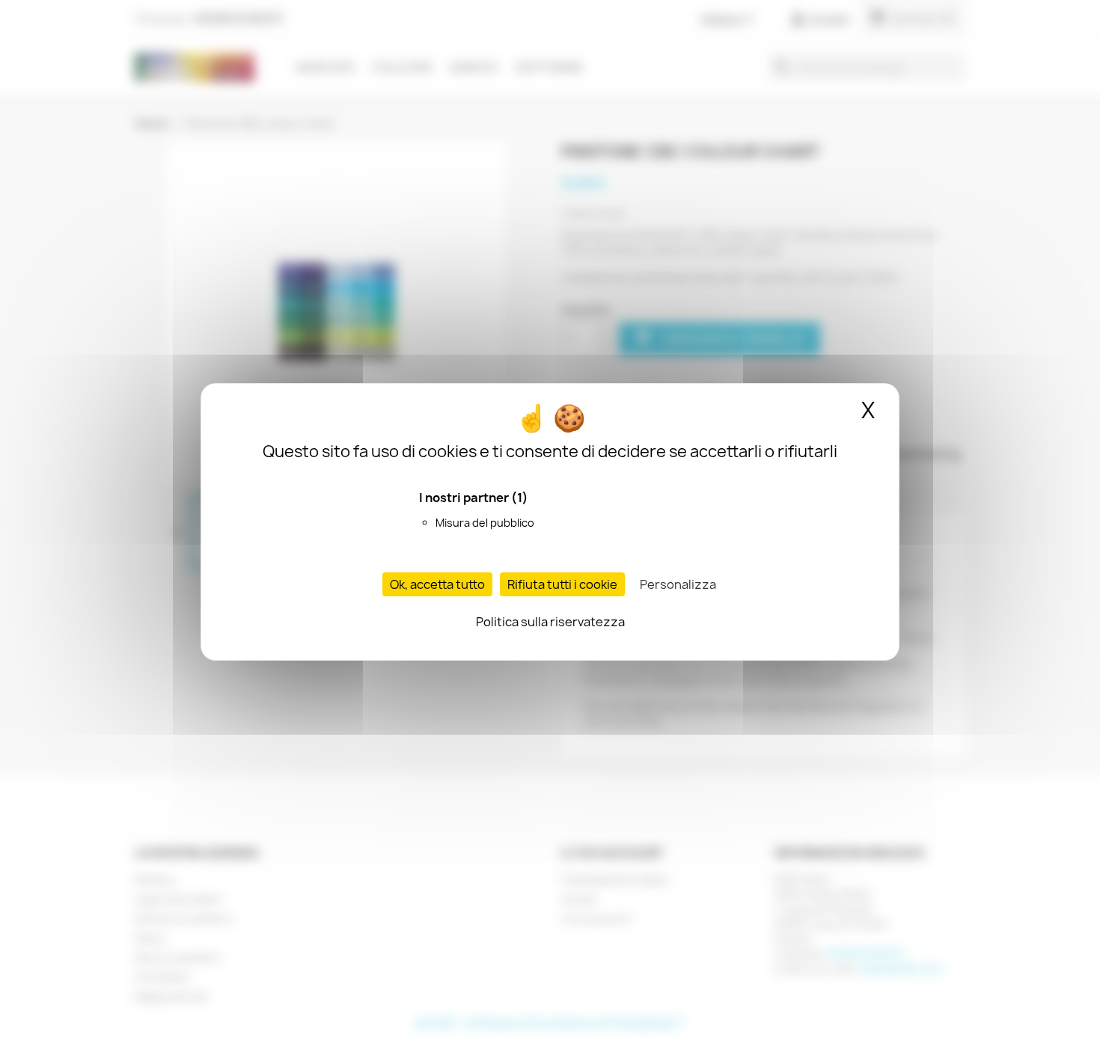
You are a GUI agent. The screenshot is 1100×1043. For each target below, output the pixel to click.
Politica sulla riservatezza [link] (550, 622)
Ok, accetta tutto (437, 584)
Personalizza (678, 584)
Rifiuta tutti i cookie (562, 584)
